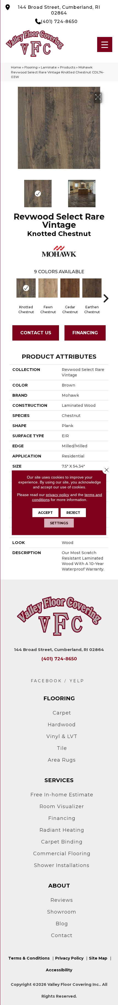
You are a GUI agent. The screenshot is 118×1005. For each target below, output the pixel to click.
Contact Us (35, 332)
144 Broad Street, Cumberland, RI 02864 (59, 10)
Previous (12, 191)
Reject (73, 512)
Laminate (49, 67)
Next (105, 191)
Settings (59, 523)
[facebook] (46, 681)
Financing (85, 332)
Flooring (31, 67)
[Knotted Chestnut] (26, 288)
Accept (45, 512)
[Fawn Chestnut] (48, 288)
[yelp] (77, 681)
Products (67, 67)
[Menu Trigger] (104, 44)
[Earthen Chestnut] (92, 288)
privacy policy (57, 494)
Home (16, 67)
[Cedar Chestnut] (70, 288)
